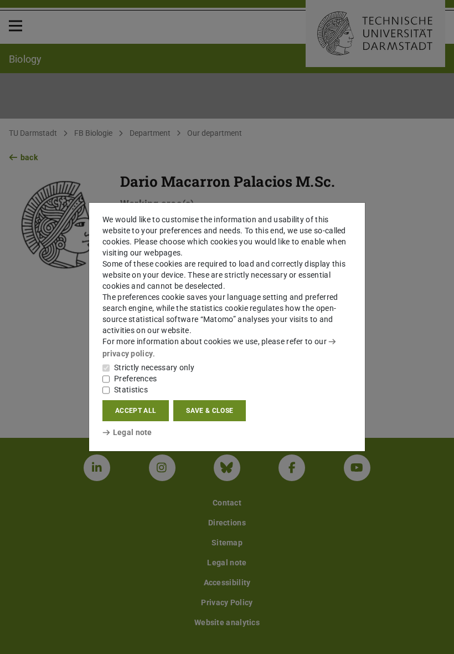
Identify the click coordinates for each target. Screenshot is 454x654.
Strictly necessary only (154, 367)
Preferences (135, 378)
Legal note (132, 432)
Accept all (135, 411)
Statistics (131, 389)
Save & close (209, 411)
